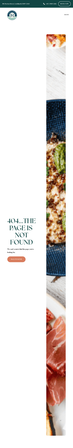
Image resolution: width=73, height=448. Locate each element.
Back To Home (16, 259)
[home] (12, 14)
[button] (66, 15)
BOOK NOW (64, 4)
